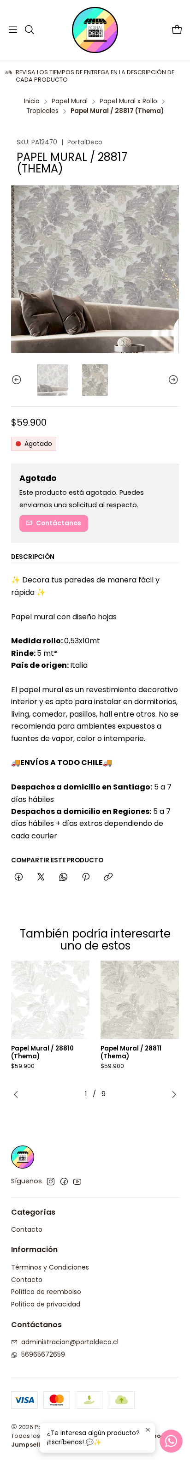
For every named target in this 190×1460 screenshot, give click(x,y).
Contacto (26, 1229)
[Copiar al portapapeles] (108, 877)
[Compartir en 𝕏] (41, 877)
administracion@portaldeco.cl (70, 1342)
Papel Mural (70, 101)
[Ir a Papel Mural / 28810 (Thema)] (50, 1000)
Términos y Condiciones (50, 1267)
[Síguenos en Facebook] (64, 1181)
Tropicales (42, 111)
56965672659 (43, 1354)
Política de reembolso (46, 1291)
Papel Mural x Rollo (128, 101)
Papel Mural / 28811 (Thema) (131, 1053)
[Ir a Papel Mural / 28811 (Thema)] (140, 1000)
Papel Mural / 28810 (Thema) (42, 1053)
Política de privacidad (45, 1304)
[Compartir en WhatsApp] (63, 877)
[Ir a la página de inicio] (95, 30)
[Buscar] (29, 30)
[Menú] (13, 30)
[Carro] (177, 30)
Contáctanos (58, 523)
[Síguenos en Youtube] (77, 1181)
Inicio (32, 101)
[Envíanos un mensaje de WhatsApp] (171, 1441)
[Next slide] (172, 379)
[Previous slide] (18, 379)
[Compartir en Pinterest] (86, 877)
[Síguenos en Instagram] (50, 1181)
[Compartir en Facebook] (18, 877)
